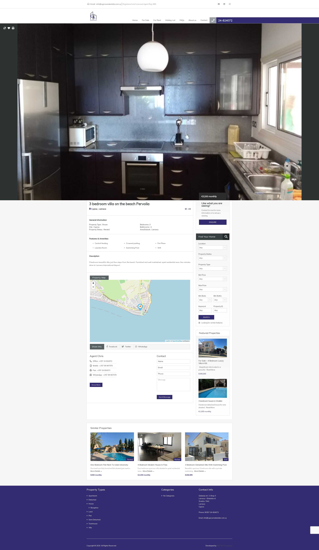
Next (315, 112)
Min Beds (202, 296)
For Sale (145, 20)
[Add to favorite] (9, 29)
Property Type (204, 264)
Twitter (128, 347)
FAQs (182, 20)
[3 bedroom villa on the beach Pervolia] (140, 307)
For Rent (157, 20)
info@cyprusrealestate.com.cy (108, 4)
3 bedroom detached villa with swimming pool (206, 465)
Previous (4, 112)
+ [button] (93, 283)
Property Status (205, 254)
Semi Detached (94, 520)
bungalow (94, 508)
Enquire (212, 222)
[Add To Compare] (5, 28)
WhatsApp (142, 347)
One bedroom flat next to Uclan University (109, 465)
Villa (90, 528)
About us (192, 20)
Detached (92, 500)
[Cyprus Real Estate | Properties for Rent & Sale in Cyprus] (93, 16)
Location (202, 243)
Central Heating (101, 243)
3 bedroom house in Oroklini (210, 401)
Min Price (202, 275)
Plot (90, 516)
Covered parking (133, 243)
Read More (211, 370)
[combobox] (213, 247)
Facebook (113, 347)
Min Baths (218, 296)
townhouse (93, 524)
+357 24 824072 (105, 361)
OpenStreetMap (177, 341)
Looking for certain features (212, 323)
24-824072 (225, 20)
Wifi (159, 248)
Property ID (218, 306)
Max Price (202, 285)
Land (90, 512)
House (91, 504)
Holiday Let (170, 20)
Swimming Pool (132, 248)
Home (135, 20)
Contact (204, 20)
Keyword (202, 306)
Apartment (93, 496)
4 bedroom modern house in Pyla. (152, 465)
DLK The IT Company (224, 546)
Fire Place (161, 243)
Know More (96, 385)
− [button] (93, 287)
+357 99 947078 (106, 366)
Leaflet (168, 341)
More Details (95, 471)
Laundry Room (101, 248)
